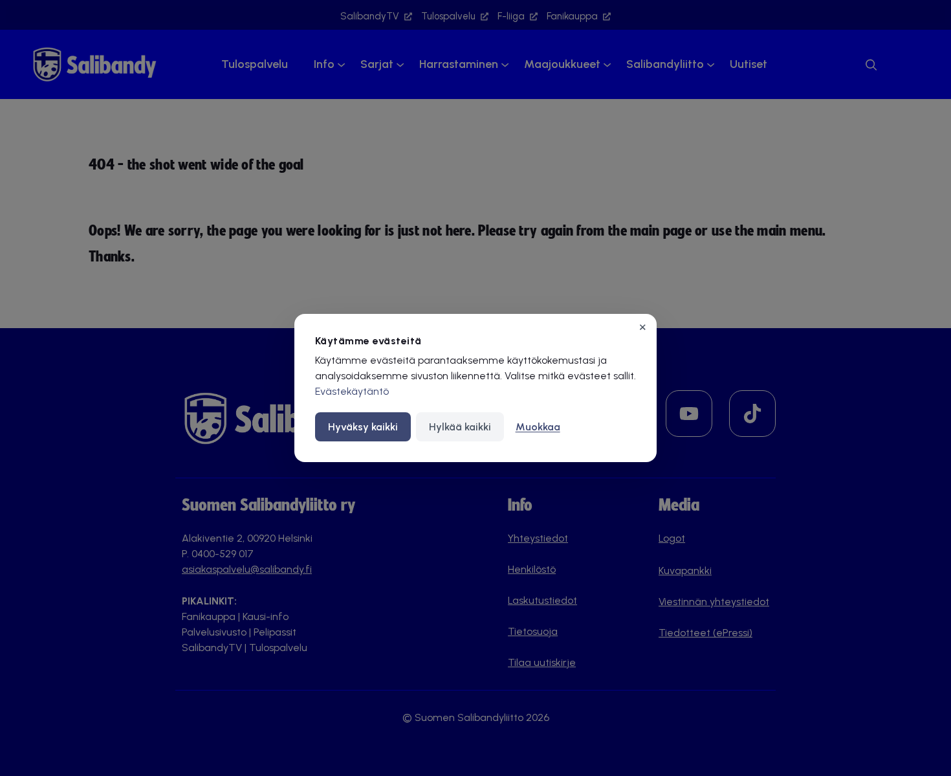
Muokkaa (538, 427)
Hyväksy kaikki (363, 427)
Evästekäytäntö (352, 391)
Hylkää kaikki (460, 427)
